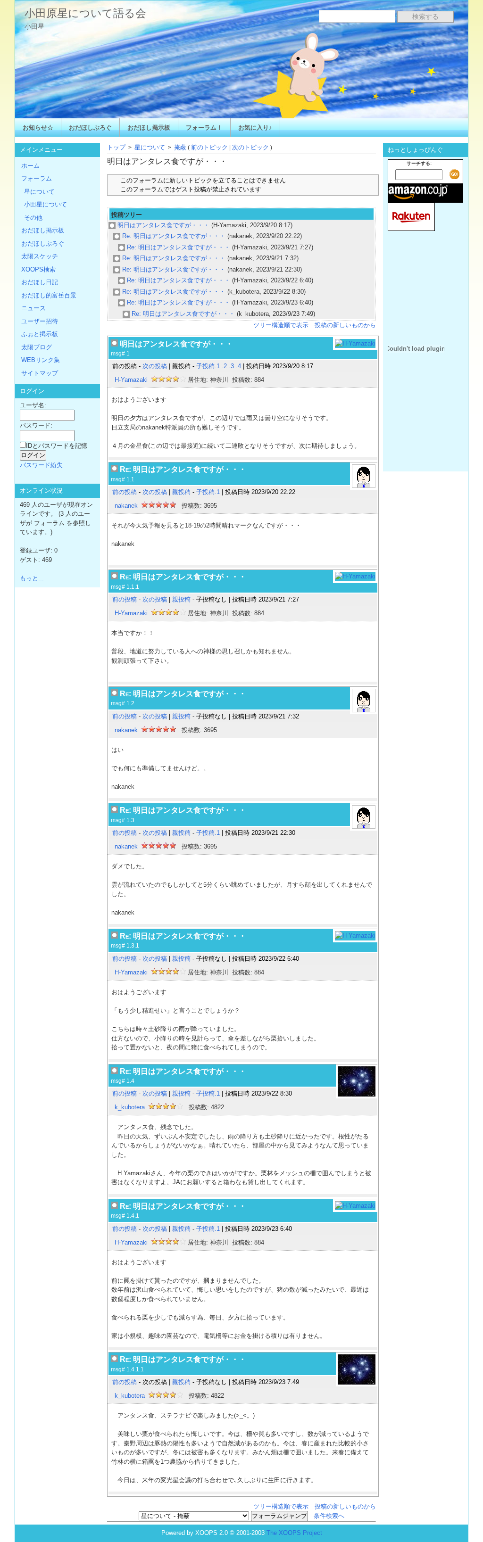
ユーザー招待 (39, 321)
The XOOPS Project (294, 1532)
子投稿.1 (208, 366)
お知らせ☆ (38, 127)
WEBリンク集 (40, 359)
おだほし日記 (39, 282)
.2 (224, 366)
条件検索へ (329, 1515)
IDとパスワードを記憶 (56, 445)
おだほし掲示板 (148, 127)
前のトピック (209, 147)
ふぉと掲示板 (39, 334)
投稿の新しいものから (345, 325)
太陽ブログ (36, 347)
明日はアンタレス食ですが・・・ (162, 225)
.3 (231, 366)
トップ (116, 147)
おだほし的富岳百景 (48, 295)
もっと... (32, 578)
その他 (33, 217)
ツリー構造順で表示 (280, 325)
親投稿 (181, 491)
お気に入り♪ (255, 127)
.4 (238, 366)
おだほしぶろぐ (90, 127)
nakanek (126, 505)
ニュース (33, 308)
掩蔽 (180, 147)
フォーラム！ (204, 127)
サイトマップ (39, 373)
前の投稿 (124, 491)
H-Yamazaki (131, 379)
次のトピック (250, 147)
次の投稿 (154, 366)
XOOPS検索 (38, 269)
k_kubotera (130, 1107)
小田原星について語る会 (85, 13)
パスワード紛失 (41, 465)
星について (149, 147)
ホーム (30, 165)
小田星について (45, 204)
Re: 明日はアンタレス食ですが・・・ (172, 235)
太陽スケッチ (39, 256)
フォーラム (36, 178)
